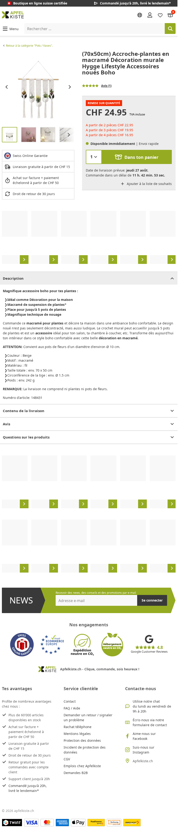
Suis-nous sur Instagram (143, 749)
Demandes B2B (76, 772)
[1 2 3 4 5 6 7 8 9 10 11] (94, 157)
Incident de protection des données (85, 749)
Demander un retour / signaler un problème (88, 717)
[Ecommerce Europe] (52, 644)
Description (13, 278)
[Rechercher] (170, 28)
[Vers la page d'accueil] (13, 14)
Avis (6, 424)
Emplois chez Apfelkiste (82, 766)
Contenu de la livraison (23, 410)
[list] (38, 87)
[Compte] (150, 14)
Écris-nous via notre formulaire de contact (150, 722)
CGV (67, 759)
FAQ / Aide (72, 708)
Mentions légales (77, 733)
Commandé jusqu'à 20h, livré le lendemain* (27, 788)
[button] (10, 28)
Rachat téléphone (77, 727)
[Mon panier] (170, 14)
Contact (70, 701)
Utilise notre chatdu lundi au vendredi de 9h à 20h (152, 706)
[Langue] (139, 15)
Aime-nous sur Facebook (144, 736)
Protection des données (82, 740)
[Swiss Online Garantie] (22, 644)
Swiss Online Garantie (30, 155)
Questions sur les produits (26, 437)
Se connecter (152, 600)
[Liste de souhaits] (160, 14)
